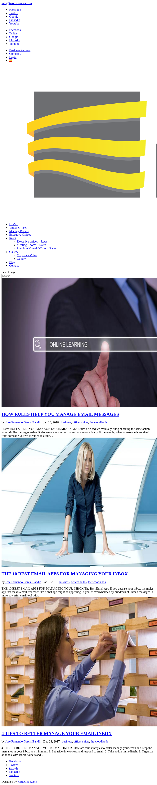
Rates (12, 238)
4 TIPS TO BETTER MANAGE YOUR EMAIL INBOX (57, 733)
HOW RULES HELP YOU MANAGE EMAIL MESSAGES (60, 414)
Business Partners (19, 50)
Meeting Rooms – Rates (31, 245)
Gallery (13, 251)
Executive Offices (20, 234)
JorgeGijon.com (27, 781)
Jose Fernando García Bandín (23, 422)
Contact (14, 265)
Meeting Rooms (19, 231)
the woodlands (98, 422)
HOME (13, 224)
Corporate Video (27, 255)
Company (15, 53)
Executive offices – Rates (32, 241)
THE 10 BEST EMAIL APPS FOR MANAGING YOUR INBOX (65, 573)
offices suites (80, 422)
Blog (12, 262)
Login (12, 57)
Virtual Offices (18, 227)
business (66, 422)
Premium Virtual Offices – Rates (36, 248)
